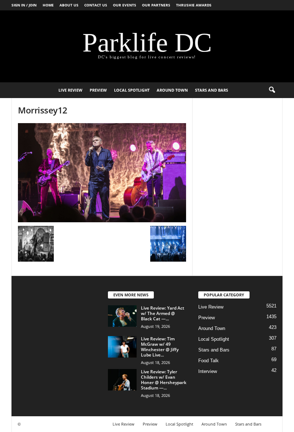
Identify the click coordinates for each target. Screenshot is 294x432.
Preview (98, 90)
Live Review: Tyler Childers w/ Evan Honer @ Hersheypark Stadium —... (163, 380)
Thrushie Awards (194, 5)
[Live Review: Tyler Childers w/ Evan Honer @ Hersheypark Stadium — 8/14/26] (122, 379)
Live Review (70, 90)
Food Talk (208, 360)
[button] (272, 90)
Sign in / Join (24, 5)
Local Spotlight (132, 90)
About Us (69, 5)
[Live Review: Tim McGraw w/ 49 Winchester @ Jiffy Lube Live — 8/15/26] (122, 347)
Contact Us (95, 5)
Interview (207, 371)
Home (48, 5)
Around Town (172, 90)
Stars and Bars (211, 90)
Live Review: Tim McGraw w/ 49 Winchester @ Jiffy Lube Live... (160, 347)
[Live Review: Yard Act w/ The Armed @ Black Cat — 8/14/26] (122, 316)
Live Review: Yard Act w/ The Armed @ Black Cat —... (162, 313)
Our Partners (156, 5)
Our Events (124, 5)
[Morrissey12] (102, 172)
